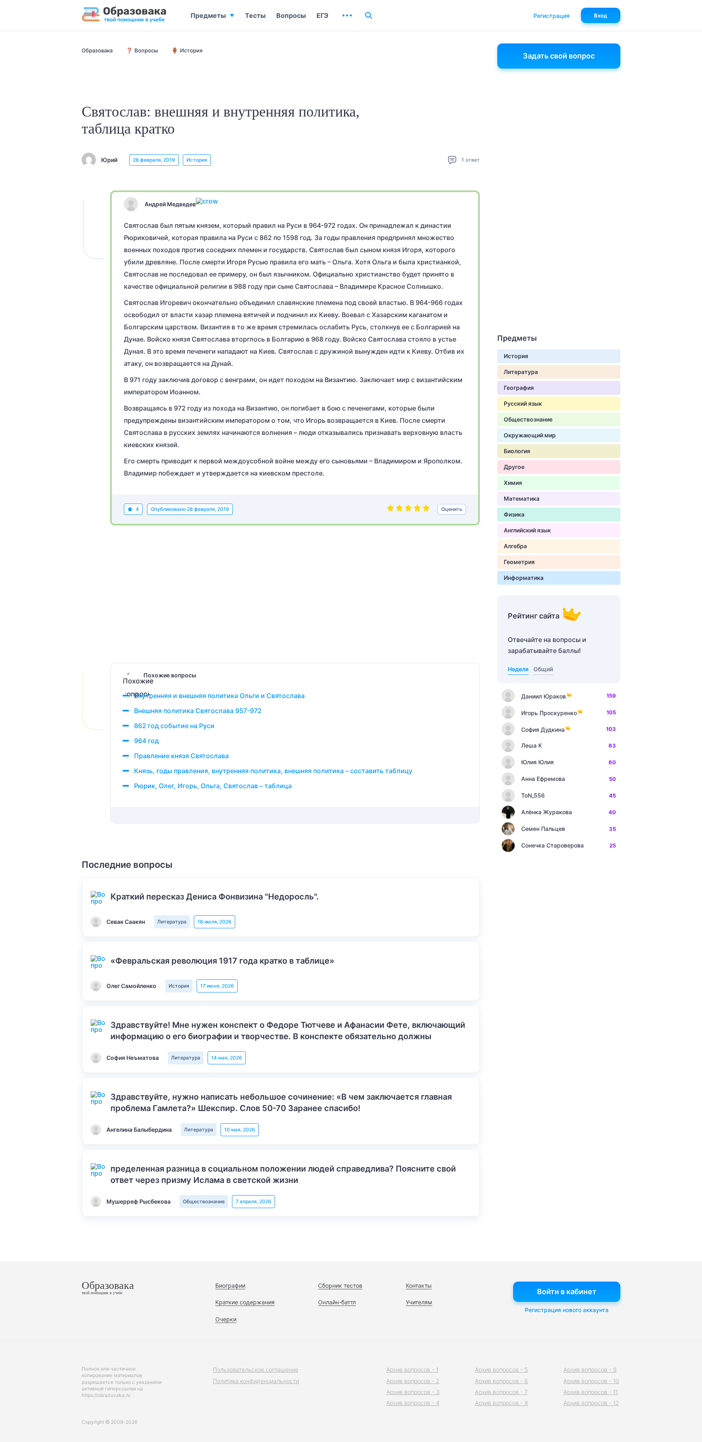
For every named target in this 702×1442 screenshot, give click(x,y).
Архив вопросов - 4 (413, 1402)
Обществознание (204, 1201)
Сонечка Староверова (552, 845)
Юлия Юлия (537, 762)
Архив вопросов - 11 (590, 1391)
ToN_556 (533, 795)
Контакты (419, 1285)
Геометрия (519, 561)
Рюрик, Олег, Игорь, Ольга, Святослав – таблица (213, 786)
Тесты (255, 15)
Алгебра (515, 546)
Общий (543, 669)
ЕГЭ (322, 15)
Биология (517, 451)
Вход (600, 15)
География (519, 387)
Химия (513, 482)
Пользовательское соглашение (255, 1369)
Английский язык (527, 530)
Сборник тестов (340, 1285)
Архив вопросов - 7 (501, 1391)
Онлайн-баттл (337, 1302)
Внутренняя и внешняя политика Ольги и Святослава (219, 696)
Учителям (419, 1302)
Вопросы (291, 15)
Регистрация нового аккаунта (567, 1309)
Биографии (230, 1285)
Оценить (451, 509)
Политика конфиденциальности (256, 1380)
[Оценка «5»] (426, 509)
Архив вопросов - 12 (591, 1402)
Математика (522, 498)
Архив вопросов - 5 (501, 1369)
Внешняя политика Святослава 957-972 (198, 711)
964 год (146, 741)
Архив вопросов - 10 (591, 1380)
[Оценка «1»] (390, 509)
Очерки (225, 1319)
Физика (514, 514)
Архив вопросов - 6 (501, 1380)
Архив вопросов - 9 (590, 1369)
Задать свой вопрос (559, 56)
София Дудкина (543, 729)
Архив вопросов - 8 (501, 1402)
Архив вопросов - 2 (413, 1380)
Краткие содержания (245, 1302)
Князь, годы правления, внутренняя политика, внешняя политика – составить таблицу (273, 771)
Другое (514, 466)
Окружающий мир (530, 435)
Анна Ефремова (543, 778)
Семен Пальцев (543, 828)
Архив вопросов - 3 (413, 1391)
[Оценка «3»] (408, 509)
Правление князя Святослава (181, 756)
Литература (171, 922)
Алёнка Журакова (546, 812)
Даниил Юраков (543, 696)
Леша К (531, 745)
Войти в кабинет (566, 1291)
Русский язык (523, 403)
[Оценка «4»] (417, 509)
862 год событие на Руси (174, 726)
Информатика (524, 577)
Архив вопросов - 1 (412, 1369)
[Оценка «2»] (399, 509)
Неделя (518, 669)
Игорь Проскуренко (549, 712)
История (196, 160)
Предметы (208, 15)
